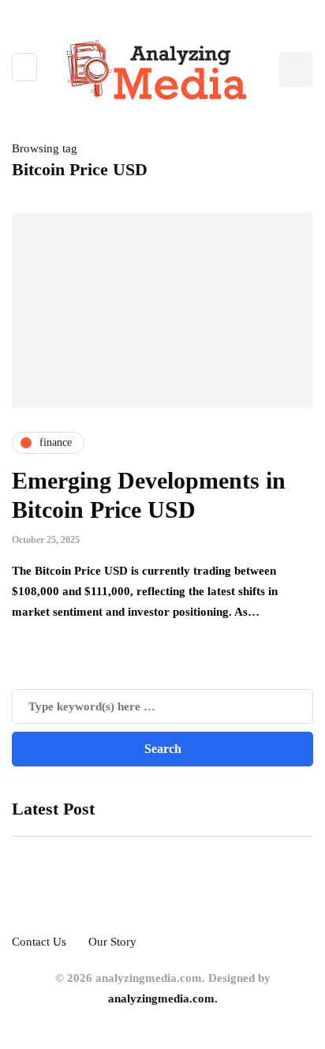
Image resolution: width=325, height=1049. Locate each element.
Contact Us (39, 941)
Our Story (112, 941)
